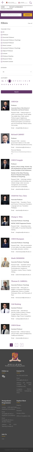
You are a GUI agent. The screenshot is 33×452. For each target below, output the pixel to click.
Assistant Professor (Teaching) (11, 48)
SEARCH (27, 15)
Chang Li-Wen (17, 217)
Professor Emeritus (8, 56)
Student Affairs (21, 413)
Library (18, 408)
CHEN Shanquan (17, 239)
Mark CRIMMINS (17, 258)
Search (16, 92)
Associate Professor (8, 37)
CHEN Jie (14, 102)
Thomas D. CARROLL (19, 281)
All (3, 32)
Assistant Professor (8, 43)
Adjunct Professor (8, 51)
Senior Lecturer (7, 45)
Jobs (3, 439)
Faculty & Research (16, 7)
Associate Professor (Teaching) (11, 40)
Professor (5, 35)
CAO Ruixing (16, 304)
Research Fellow (7, 59)
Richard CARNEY (17, 135)
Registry (19, 405)
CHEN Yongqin (17, 160)
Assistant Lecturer (8, 61)
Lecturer (5, 53)
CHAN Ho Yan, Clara (19, 196)
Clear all (30, 23)
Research (19, 410)
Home (3, 7)
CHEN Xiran (16, 325)
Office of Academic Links (23, 416)
